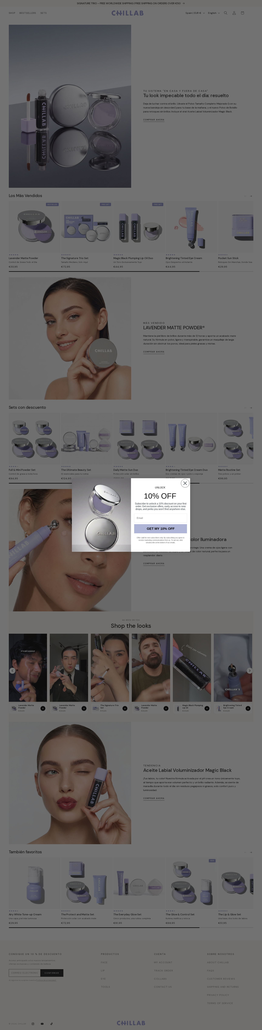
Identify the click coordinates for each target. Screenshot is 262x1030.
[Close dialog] (185, 483)
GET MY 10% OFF (161, 529)
